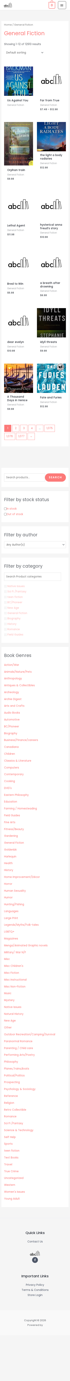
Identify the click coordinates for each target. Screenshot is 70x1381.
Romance (10, 1116)
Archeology (11, 692)
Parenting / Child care (18, 1048)
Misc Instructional (15, 980)
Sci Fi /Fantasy (13, 1123)
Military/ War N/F (15, 952)
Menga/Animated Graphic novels (26, 945)
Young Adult (12, 1199)
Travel (8, 1164)
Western (9, 1185)
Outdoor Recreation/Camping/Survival (29, 1034)
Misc (7, 959)
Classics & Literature (17, 761)
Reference (11, 1096)
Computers (11, 767)
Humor (8, 897)
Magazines (11, 938)
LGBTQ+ (9, 932)
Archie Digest (13, 699)
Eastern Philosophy (16, 795)
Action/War (11, 665)
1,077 (21, 436)
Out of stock (15, 514)
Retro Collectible (15, 1110)
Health (8, 863)
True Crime (11, 1171)
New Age (10, 1021)
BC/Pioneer (11, 726)
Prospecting (12, 1082)
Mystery (9, 1000)
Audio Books (12, 713)
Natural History (14, 1014)
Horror (8, 884)
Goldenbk (10, 850)
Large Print (11, 918)
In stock (12, 509)
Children (9, 754)
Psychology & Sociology (20, 1089)
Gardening (11, 836)
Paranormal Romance (18, 1041)
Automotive (12, 719)
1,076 (9, 436)
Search (55, 477)
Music (7, 993)
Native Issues (12, 1007)
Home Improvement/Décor (22, 877)
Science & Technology (18, 1130)
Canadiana (11, 747)
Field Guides (12, 815)
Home (8, 24)
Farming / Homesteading (20, 808)
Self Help (10, 1137)
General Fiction (14, 843)
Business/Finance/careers (21, 740)
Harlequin (10, 856)
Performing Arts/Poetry (19, 1055)
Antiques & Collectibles (19, 685)
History (8, 870)
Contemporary (14, 774)
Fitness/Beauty (14, 829)
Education (10, 802)
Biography (10, 733)
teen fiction (11, 1151)
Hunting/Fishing (14, 904)
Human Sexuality (15, 891)
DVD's (8, 788)
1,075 (49, 428)
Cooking (9, 781)
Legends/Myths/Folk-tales (21, 925)
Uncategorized (14, 1178)
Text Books (11, 1157)
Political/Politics (14, 1075)
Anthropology (13, 678)
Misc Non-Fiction (14, 986)
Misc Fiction (11, 973)
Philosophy (11, 1062)
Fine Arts (9, 822)
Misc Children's (13, 966)
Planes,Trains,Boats (16, 1069)
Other (8, 1027)
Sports (8, 1144)
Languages (11, 911)
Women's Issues (14, 1192)
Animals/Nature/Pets (18, 672)
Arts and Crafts (14, 706)
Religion (9, 1103)
